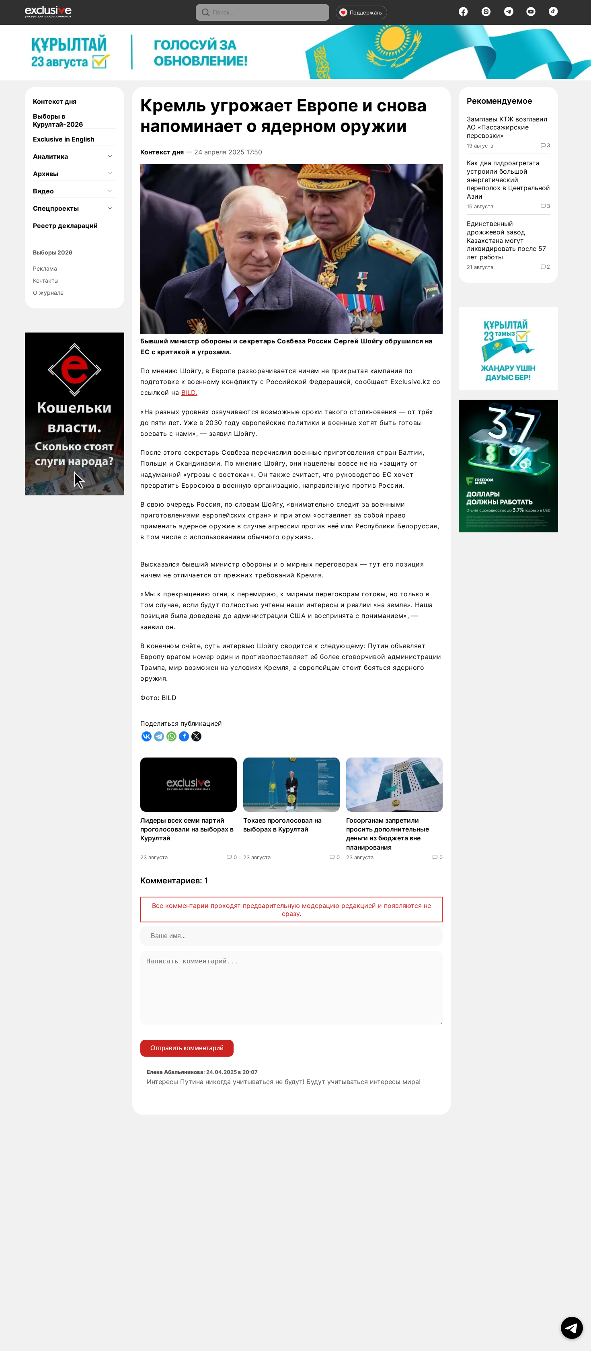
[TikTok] (553, 14)
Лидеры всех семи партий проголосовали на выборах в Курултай (187, 829)
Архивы (45, 174)
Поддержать (366, 12)
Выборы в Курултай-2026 (58, 120)
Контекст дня (54, 101)
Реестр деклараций (65, 226)
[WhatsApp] (171, 736)
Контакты (46, 280)
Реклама (45, 268)
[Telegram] (508, 14)
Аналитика (50, 156)
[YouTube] (531, 14)
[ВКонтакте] (147, 736)
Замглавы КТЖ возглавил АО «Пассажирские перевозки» (507, 127)
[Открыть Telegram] (572, 1328)
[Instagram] (486, 14)
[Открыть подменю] (109, 156)
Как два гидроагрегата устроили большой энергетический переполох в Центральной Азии (508, 179)
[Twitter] (196, 736)
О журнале (48, 292)
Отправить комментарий (187, 1048)
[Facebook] (463, 14)
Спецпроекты (56, 208)
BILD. (189, 392)
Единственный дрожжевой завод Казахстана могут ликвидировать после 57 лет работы (506, 240)
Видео (43, 191)
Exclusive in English (63, 139)
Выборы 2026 (52, 252)
